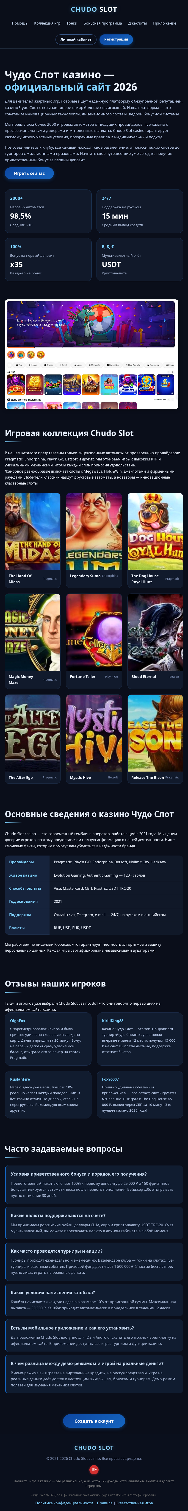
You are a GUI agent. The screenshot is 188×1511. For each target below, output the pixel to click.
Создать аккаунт (94, 1421)
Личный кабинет (76, 39)
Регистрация (116, 39)
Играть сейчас (29, 173)
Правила (105, 1502)
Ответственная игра (134, 1502)
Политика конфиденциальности (64, 1502)
